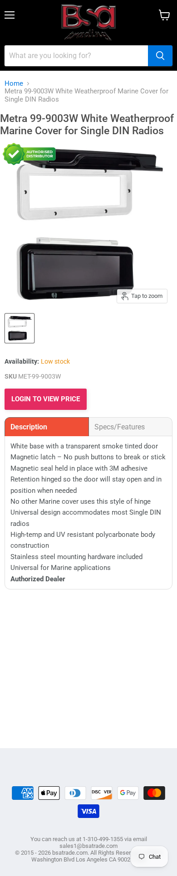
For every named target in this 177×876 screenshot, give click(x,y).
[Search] (160, 55)
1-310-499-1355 (103, 839)
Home (14, 84)
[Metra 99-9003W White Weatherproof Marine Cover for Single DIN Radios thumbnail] (19, 328)
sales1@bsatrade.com (88, 845)
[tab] (47, 426)
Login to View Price (45, 399)
